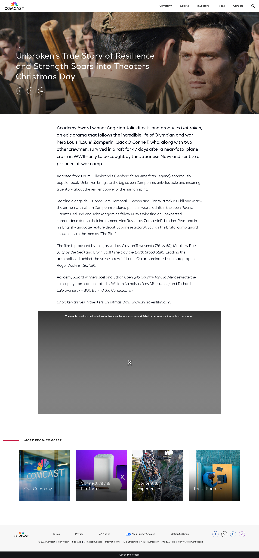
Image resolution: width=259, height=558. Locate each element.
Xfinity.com (63, 542)
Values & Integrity (150, 542)
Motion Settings (180, 534)
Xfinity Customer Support (190, 542)
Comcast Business (93, 542)
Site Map (76, 542)
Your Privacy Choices (143, 534)
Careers (238, 6)
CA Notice (104, 534)
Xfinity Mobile (168, 542)
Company (165, 6)
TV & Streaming (130, 542)
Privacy (79, 534)
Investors (203, 6)
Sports (184, 6)
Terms (56, 534)
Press (221, 6)
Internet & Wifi (112, 542)
